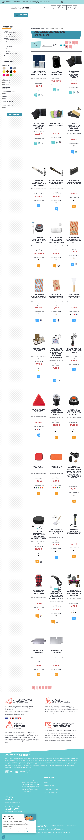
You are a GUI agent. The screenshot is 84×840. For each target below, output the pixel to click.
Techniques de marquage (51, 789)
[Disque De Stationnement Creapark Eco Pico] (74, 231)
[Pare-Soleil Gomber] (38, 463)
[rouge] (7, 75)
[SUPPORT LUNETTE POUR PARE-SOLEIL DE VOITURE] (74, 586)
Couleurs (5, 65)
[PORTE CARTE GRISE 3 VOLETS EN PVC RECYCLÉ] (38, 63)
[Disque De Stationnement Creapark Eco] (56, 287)
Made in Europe (7, 106)
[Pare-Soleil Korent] (56, 463)
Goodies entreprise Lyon (51, 828)
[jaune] (4, 71)
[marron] (7, 71)
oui (5, 93)
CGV (46, 826)
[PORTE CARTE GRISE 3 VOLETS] (56, 117)
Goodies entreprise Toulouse (43, 829)
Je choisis (18, 831)
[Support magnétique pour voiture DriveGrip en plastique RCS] (56, 586)
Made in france (7, 101)
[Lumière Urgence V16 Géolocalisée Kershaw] (74, 403)
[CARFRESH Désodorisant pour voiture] (74, 174)
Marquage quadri (8, 92)
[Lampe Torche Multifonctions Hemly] (74, 344)
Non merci (7, 831)
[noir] (11, 71)
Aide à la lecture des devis (51, 792)
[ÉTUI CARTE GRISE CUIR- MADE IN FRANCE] (38, 117)
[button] (3, 837)
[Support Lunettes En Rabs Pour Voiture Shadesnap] (74, 117)
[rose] (4, 75)
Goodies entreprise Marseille (66, 828)
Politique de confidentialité (57, 825)
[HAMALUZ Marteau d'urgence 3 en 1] (74, 525)
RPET (5, 89)
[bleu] (11, 68)
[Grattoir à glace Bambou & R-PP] (56, 525)
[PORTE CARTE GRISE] (38, 344)
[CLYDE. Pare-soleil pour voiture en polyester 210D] (56, 231)
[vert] (11, 75)
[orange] (14, 71)
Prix (3, 79)
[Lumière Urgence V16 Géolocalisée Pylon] (38, 231)
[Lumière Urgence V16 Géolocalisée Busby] (56, 403)
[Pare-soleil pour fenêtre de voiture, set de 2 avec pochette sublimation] (56, 344)
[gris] (14, 68)
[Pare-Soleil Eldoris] (38, 642)
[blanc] (7, 68)
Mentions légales (42, 825)
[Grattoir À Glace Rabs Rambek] (74, 287)
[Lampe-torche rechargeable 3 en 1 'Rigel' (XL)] (56, 174)
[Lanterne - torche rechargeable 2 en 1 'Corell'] (38, 174)
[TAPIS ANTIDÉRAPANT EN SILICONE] (56, 63)
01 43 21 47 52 (12, 809)
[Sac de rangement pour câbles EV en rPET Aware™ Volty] (38, 525)
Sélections (6, 87)
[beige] (4, 68)
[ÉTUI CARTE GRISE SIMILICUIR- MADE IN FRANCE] (74, 63)
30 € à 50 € (7, 84)
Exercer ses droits (71, 825)
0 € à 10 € (7, 80)
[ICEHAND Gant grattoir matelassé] (38, 586)
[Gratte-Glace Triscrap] (38, 403)
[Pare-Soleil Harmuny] (56, 642)
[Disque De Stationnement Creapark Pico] (38, 287)
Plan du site (40, 826)
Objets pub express (35, 28)
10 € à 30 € (7, 82)
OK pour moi (30, 831)
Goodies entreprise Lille (57, 829)
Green (4, 96)
